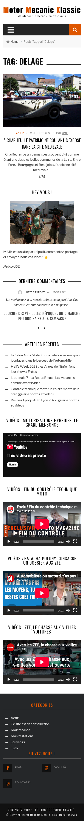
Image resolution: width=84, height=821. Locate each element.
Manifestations (22, 736)
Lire (42, 176)
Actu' (20, 133)
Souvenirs (18, 742)
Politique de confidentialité (54, 809)
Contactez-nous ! (20, 809)
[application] (42, 455)
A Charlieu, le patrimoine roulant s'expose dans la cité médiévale (42, 143)
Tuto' (15, 748)
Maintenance (20, 730)
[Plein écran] (75, 541)
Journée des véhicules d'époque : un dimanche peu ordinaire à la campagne (42, 316)
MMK (65, 133)
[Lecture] (9, 541)
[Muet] (68, 541)
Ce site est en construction (30, 724)
